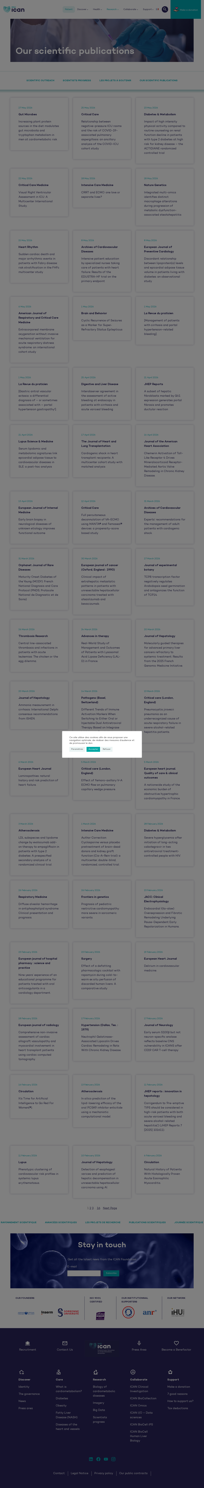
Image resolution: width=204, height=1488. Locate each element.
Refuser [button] (107, 749)
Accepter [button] (93, 749)
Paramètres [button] (77, 749)
